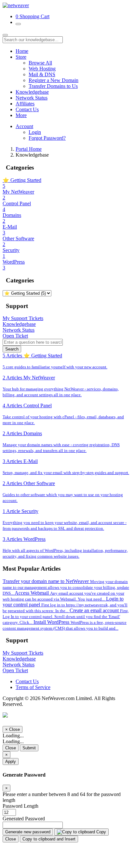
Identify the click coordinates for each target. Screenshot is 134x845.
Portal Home (29, 149)
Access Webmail (63, 595)
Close (10, 747)
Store (21, 57)
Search (12, 349)
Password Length (20, 806)
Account (24, 126)
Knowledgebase (32, 92)
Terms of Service (33, 687)
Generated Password (24, 818)
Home (22, 51)
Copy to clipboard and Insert (48, 839)
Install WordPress (65, 625)
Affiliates (25, 103)
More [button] (21, 115)
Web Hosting (42, 68)
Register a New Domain (53, 80)
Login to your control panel (65, 604)
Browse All (40, 62)
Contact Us (27, 109)
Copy (100, 831)
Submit (29, 747)
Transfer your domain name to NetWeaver (66, 587)
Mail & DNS (42, 74)
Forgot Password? (47, 138)
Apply (10, 761)
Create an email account (66, 616)
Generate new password (27, 831)
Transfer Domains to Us (53, 86)
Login (35, 132)
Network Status (31, 98)
